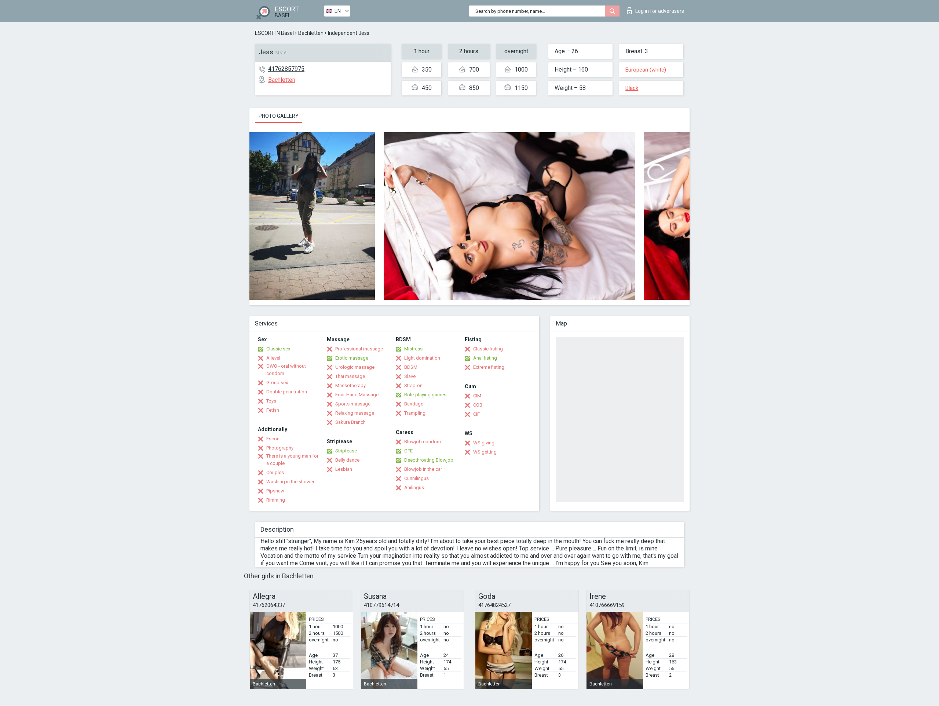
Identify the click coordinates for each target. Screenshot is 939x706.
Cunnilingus (416, 478)
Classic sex (278, 349)
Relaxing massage (354, 413)
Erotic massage (351, 358)
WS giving (483, 442)
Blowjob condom (422, 441)
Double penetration (286, 391)
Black (631, 88)
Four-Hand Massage (357, 394)
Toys (271, 401)
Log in (659, 11)
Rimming (275, 500)
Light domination (422, 358)
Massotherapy (350, 385)
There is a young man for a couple (292, 459)
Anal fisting (485, 358)
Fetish (272, 410)
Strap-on (413, 385)
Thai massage (350, 376)
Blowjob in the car (423, 469)
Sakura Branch (350, 422)
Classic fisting (488, 349)
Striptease (346, 451)
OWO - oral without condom (286, 369)
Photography (279, 448)
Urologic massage (354, 367)
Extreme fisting (488, 367)
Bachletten (311, 33)
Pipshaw (275, 491)
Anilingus (414, 487)
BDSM (410, 367)
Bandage (413, 404)
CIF (476, 414)
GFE (408, 451)
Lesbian (343, 469)
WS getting (485, 452)
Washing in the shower (290, 481)
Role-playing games (425, 394)
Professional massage (359, 349)
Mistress (413, 349)
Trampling (414, 413)
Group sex (277, 382)
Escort (273, 438)
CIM (477, 396)
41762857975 (286, 68)
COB (477, 405)
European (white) (645, 69)
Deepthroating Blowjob (428, 460)
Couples (275, 472)
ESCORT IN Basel (274, 33)
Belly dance (347, 460)
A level (273, 358)
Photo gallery (279, 116)
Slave (410, 376)
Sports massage (352, 404)
